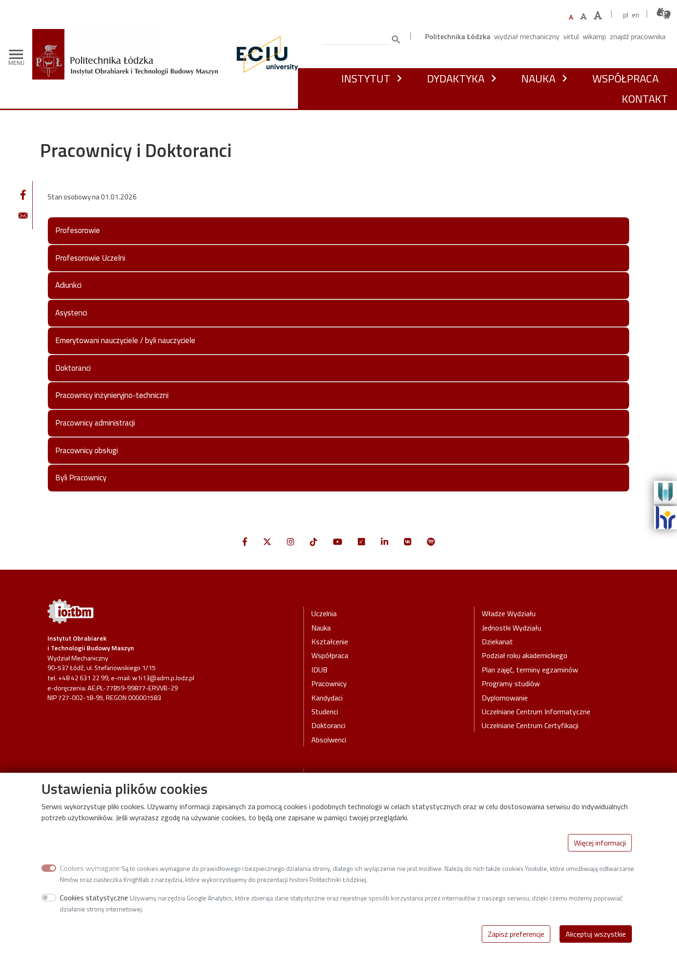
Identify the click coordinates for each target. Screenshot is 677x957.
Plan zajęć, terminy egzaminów (530, 669)
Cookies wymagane (90, 868)
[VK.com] (407, 542)
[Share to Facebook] (23, 194)
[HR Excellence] (665, 516)
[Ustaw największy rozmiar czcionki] (598, 15)
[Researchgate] (361, 542)
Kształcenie (329, 641)
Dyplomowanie (505, 697)
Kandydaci (327, 697)
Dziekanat (497, 641)
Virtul (571, 36)
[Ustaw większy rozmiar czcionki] (583, 16)
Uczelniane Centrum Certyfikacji (530, 725)
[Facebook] (244, 542)
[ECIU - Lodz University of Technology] (265, 54)
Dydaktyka (455, 78)
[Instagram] (290, 542)
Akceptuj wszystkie (596, 933)
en (635, 14)
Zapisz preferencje (516, 933)
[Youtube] (337, 542)
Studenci (324, 711)
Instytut (365, 78)
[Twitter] (267, 542)
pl (625, 14)
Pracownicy (329, 683)
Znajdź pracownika (637, 36)
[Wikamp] (665, 491)
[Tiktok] (313, 542)
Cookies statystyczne (94, 897)
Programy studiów (511, 683)
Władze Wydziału (509, 613)
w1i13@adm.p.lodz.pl (163, 678)
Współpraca (625, 78)
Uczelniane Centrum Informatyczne (536, 711)
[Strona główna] (128, 35)
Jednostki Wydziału (511, 627)
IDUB (319, 669)
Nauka (538, 78)
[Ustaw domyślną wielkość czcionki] (571, 17)
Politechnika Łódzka (457, 36)
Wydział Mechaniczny (527, 36)
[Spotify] (431, 542)
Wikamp (594, 36)
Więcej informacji (600, 842)
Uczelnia (324, 613)
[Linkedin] (384, 542)
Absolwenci (328, 739)
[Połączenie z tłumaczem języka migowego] (664, 13)
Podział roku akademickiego (524, 655)
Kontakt (645, 98)
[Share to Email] (23, 215)
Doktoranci (328, 725)
